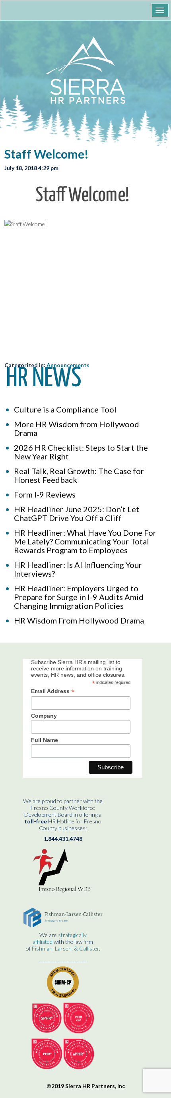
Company (44, 716)
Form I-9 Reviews (45, 494)
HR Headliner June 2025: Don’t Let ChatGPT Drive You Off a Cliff (76, 513)
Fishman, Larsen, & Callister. (66, 948)
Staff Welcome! (46, 154)
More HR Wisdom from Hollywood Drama (76, 428)
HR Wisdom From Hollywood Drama (79, 620)
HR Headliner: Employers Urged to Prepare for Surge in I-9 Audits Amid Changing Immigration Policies (79, 596)
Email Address (52, 691)
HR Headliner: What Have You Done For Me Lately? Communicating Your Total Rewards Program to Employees (85, 541)
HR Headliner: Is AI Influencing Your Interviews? (78, 569)
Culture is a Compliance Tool (65, 409)
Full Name (44, 740)
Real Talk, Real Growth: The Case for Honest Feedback (79, 475)
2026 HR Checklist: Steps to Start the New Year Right (81, 452)
